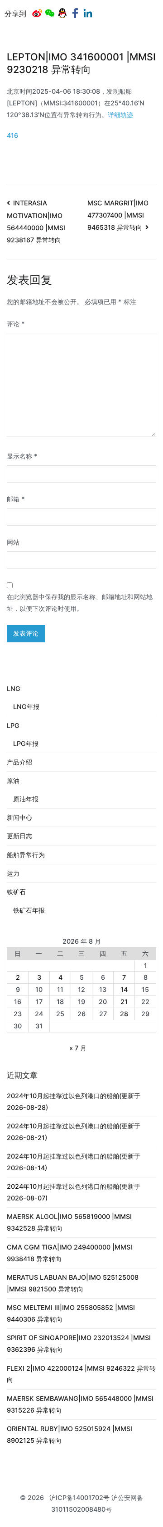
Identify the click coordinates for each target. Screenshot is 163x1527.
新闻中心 (19, 817)
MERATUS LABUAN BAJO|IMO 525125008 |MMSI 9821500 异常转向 (73, 1283)
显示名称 (22, 456)
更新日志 (19, 836)
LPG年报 (25, 743)
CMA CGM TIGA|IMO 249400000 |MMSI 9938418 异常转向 (69, 1253)
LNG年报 (26, 706)
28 (124, 1014)
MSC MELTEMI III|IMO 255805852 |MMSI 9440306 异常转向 (71, 1313)
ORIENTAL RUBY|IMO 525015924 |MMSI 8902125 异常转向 (69, 1434)
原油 (13, 780)
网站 (13, 542)
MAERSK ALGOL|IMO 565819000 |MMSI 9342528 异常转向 (69, 1222)
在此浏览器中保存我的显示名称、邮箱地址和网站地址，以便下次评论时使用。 (80, 602)
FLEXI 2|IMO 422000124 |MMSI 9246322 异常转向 (81, 1374)
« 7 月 (77, 1048)
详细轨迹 (120, 114)
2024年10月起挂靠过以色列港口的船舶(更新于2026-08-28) (73, 1101)
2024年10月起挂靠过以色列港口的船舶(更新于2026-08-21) (73, 1131)
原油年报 (25, 799)
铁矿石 (16, 891)
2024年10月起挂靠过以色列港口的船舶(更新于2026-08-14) (73, 1162)
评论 (16, 323)
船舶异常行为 (26, 855)
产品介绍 (19, 762)
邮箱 (16, 499)
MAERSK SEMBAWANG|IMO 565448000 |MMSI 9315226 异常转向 (80, 1404)
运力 (13, 873)
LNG (13, 688)
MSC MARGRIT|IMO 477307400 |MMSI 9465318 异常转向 (118, 215)
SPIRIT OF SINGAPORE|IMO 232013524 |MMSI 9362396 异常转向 (79, 1343)
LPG (13, 725)
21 (124, 1001)
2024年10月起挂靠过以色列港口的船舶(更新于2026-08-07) (73, 1192)
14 (124, 989)
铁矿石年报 (29, 910)
